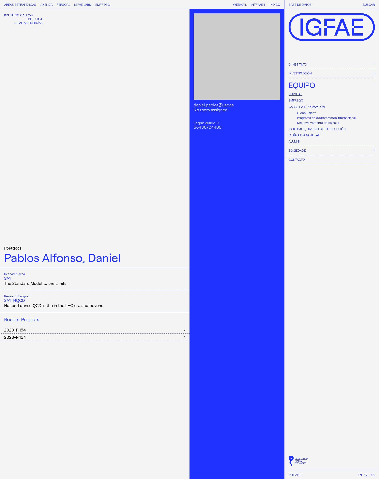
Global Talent (306, 112)
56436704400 (207, 127)
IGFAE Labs (82, 4)
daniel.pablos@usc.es (214, 104)
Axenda (46, 4)
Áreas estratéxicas (20, 4)
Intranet (296, 474)
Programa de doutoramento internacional (326, 117)
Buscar (369, 4)
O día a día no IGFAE (304, 135)
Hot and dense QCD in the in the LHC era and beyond (54, 305)
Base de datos (300, 4)
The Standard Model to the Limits (35, 283)
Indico (275, 4)
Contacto (297, 159)
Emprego (296, 100)
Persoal (295, 94)
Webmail (240, 4)
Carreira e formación (307, 106)
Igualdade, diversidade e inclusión (317, 129)
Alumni (294, 141)
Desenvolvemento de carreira (318, 122)
